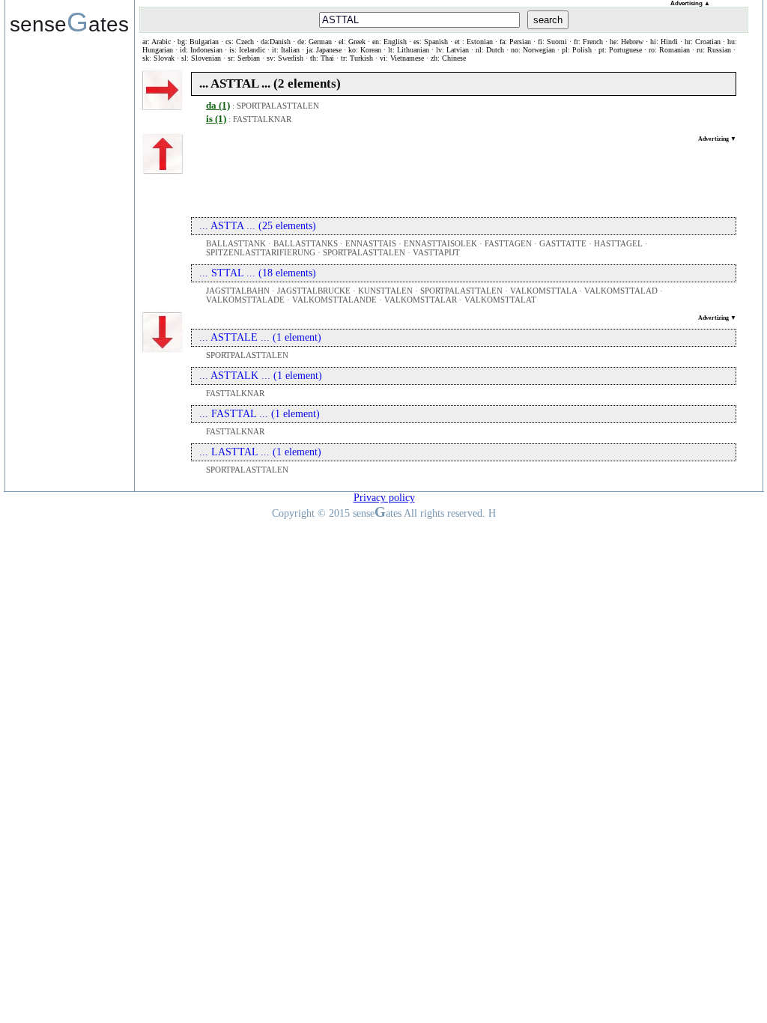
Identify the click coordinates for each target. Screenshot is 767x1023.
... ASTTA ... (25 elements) (257, 225)
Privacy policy (384, 497)
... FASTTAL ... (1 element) (259, 413)
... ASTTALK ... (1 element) (260, 375)
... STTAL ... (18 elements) (257, 273)
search (548, 19)
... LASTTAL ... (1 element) (260, 452)
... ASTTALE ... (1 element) (260, 337)
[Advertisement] (463, 176)
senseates (69, 21)
